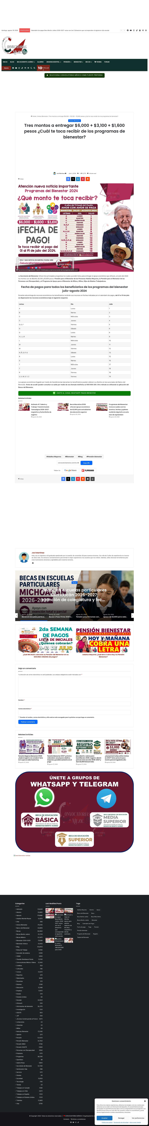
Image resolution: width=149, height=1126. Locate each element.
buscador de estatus (23, 953)
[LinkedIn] (78, 179)
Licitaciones (20, 1022)
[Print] (93, 479)
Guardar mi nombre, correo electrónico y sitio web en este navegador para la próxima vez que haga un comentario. (57, 717)
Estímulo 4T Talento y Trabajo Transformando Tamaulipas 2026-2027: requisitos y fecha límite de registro (64, 30)
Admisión (19, 909)
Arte (17, 921)
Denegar (121, 1118)
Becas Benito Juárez (25, 62)
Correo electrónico (25, 708)
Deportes (19, 975)
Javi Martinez (61, 173)
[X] (73, 179)
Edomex (19, 984)
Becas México (21, 937)
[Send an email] (65, 173)
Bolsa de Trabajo (21, 950)
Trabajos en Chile (22, 1091)
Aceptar (105, 1118)
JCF (17, 1016)
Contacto (66, 1119)
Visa (17, 1103)
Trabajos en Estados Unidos (25, 1097)
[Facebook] (68, 179)
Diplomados (20, 978)
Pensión (67, 62)
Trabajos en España (22, 1094)
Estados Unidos (21, 997)
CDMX (18, 956)
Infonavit (19, 1003)
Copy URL (86, 463)
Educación (19, 987)
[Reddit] (88, 179)
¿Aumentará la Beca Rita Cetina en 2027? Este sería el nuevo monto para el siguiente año (117, 758)
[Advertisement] (74, 14)
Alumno (40, 62)
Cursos (18, 972)
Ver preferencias (138, 1118)
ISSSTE (18, 1012)
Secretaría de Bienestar (24, 1066)
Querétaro (19, 1059)
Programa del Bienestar (83, 934)
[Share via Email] (88, 479)
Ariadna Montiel (53, 62)
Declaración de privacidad (121, 1122)
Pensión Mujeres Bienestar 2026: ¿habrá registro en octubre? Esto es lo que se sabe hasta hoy (30, 758)
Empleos (19, 990)
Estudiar (19, 1000)
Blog (12, 62)
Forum (106, 62)
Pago (89, 927)
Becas (88, 62)
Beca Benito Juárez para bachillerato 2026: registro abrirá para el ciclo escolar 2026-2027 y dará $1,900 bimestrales (88, 759)
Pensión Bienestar (22, 1041)
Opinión (18, 1034)
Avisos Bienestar (42, 116)
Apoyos (18, 915)
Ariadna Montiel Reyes (23, 918)
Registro (95, 934)
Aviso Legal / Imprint (135, 1122)
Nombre (21, 700)
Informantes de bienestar (24, 1006)
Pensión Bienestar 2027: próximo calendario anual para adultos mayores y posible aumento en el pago (59, 759)
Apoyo (98, 910)
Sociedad (19, 1078)
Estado (18, 994)
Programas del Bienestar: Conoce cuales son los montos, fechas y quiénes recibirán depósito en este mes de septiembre (119, 409)
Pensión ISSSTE (21, 1047)
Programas (20, 1056)
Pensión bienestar (95, 457)
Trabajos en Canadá (22, 1088)
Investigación (20, 1009)
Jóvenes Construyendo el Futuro (27, 1019)
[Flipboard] (88, 470)
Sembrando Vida (21, 1069)
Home (34, 116)
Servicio (19, 1072)
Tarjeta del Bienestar (83, 937)
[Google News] (70, 470)
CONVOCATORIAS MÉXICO (73, 1116)
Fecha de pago (81, 927)
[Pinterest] (83, 179)
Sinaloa (18, 1075)
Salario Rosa (20, 1063)
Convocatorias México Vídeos (26, 962)
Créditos (19, 965)
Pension (96, 927)
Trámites (19, 1100)
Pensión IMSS (20, 1044)
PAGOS (6, 68)
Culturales (19, 969)
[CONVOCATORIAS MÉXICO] (15, 46)
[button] (145, 1101)
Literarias (19, 1025)
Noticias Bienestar (22, 1031)
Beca (92, 913)
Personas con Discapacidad (25, 1050)
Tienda (98, 62)
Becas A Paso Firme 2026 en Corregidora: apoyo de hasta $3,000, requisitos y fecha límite (74, 594)
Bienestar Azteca (22, 943)
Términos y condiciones (78, 1119)
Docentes (19, 981)
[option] (74, 595)
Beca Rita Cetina (96, 916)
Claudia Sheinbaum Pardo (24, 959)
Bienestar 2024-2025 (23, 940)
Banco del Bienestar (22, 928)
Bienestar (78, 62)
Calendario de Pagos (88, 923)
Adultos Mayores (54, 457)
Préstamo (19, 1053)
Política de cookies (107, 1122)
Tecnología (20, 1081)
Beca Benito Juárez (82, 916)
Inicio (5, 62)
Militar (18, 1028)
